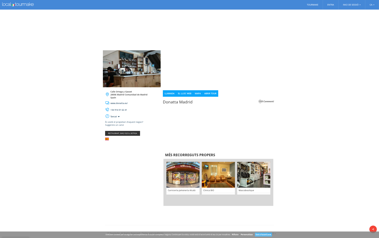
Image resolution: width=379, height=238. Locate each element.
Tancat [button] (113, 116)
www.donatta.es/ (119, 103)
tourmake (312, 4)
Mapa (198, 93)
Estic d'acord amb (263, 234)
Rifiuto (235, 234)
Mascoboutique (246, 190)
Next (278, 182)
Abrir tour (210, 93)
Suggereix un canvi (114, 125)
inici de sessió (351, 4)
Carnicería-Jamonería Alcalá (181, 190)
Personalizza (247, 234)
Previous (159, 182)
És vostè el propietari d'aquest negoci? (124, 122)
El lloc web (184, 93)
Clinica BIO (208, 190)
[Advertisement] (131, 166)
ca (371, 4)
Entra (330, 4)
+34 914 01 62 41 (118, 109)
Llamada (169, 93)
